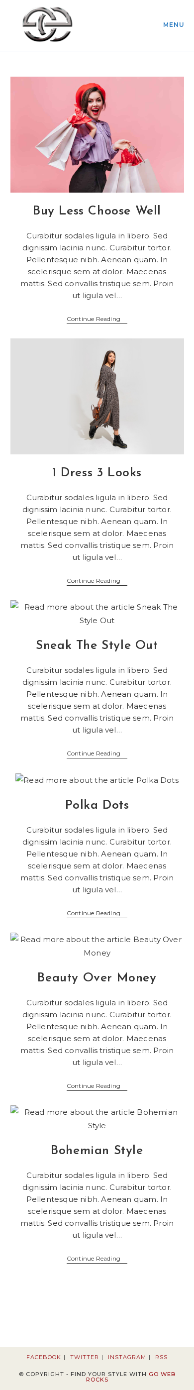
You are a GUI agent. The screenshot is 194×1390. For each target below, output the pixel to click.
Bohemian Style (97, 1151)
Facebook (43, 1357)
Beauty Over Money (96, 978)
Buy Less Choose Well (97, 211)
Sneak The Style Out (97, 646)
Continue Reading (97, 320)
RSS (161, 1357)
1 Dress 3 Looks (97, 473)
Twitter (84, 1357)
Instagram (127, 1357)
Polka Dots (97, 805)
